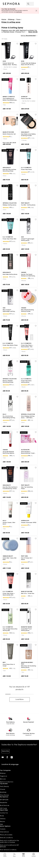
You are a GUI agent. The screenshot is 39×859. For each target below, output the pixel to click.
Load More (20, 699)
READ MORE (32, 32)
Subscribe (5, 751)
